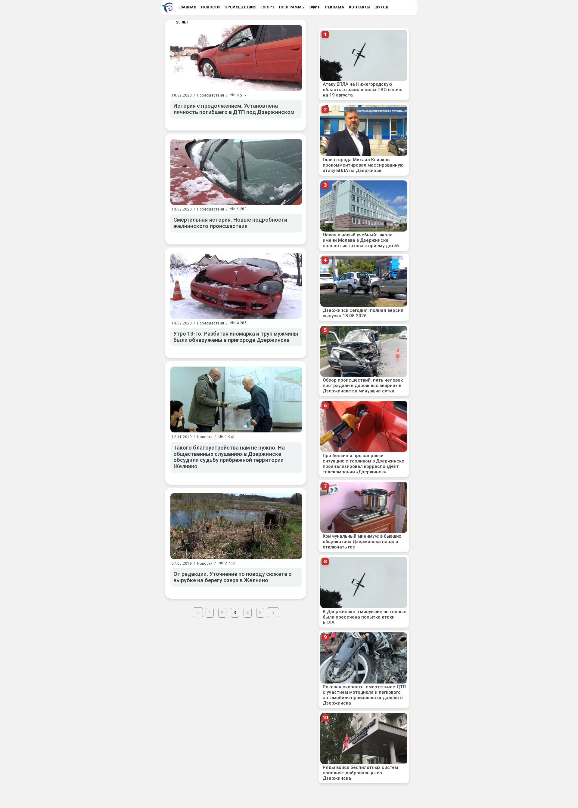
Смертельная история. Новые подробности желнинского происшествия (230, 223)
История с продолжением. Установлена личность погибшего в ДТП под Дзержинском (233, 109)
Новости (205, 437)
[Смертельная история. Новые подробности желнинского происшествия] (236, 172)
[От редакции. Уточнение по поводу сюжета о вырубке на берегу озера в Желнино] (236, 526)
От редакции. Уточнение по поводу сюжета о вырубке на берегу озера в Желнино (232, 577)
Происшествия (210, 95)
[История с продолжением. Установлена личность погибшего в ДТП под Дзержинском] (236, 58)
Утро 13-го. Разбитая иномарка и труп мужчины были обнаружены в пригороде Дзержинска (235, 336)
